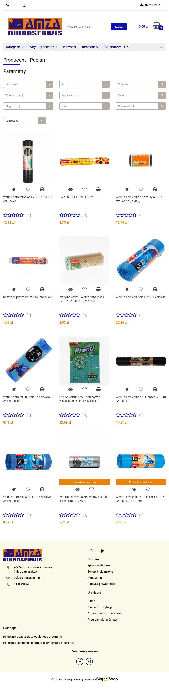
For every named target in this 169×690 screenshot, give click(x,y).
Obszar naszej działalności (105, 613)
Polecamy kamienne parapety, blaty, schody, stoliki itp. (38, 642)
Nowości (69, 47)
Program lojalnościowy (102, 619)
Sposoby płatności (99, 565)
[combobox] (28, 84)
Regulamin (95, 577)
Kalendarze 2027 (117, 47)
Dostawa (93, 559)
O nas (91, 601)
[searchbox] (25, 84)
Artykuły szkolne (42, 47)
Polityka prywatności (101, 584)
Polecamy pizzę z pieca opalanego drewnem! (32, 636)
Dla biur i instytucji (100, 607)
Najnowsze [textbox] (12, 120)
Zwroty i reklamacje (100, 571)
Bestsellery (90, 47)
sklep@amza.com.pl (27, 577)
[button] (96, 551)
